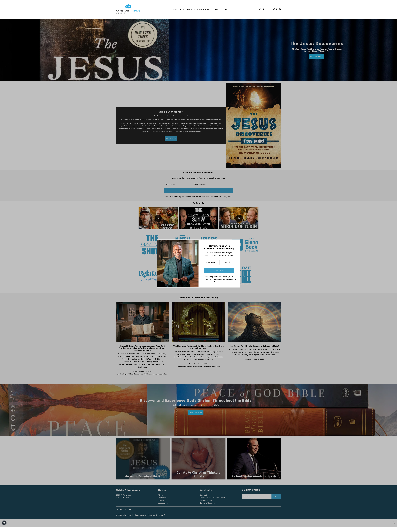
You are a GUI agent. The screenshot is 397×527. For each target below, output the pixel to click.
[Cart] (267, 9)
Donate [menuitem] (224, 9)
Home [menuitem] (175, 9)
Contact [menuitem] (217, 9)
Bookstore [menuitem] (191, 9)
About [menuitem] (182, 9)
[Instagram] (274, 9)
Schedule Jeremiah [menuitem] (204, 9)
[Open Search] (260, 9)
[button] (4, 522)
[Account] (264, 9)
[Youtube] (280, 9)
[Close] (237, 242)
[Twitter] (277, 9)
